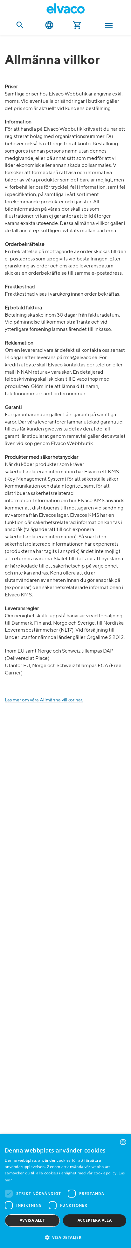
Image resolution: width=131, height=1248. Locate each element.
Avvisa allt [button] (32, 1220)
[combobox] (123, 1142)
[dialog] (65, 1191)
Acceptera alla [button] (95, 1220)
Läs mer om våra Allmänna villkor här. (44, 700)
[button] (65, 1237)
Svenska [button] (49, 25)
